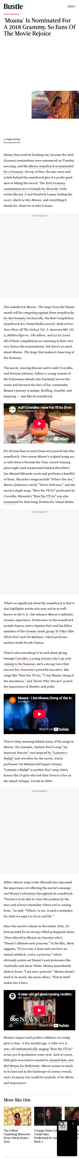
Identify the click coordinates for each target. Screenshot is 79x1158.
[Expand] (61, 1123)
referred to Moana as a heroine (32, 937)
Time (7, 937)
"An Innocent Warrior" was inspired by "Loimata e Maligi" (36, 752)
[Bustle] (13, 6)
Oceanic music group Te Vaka (46, 631)
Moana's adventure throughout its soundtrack (41, 893)
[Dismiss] (73, 1123)
